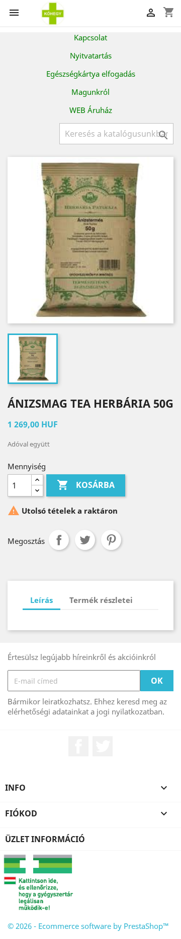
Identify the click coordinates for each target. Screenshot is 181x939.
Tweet (85, 540)
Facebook (78, 746)
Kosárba (86, 485)
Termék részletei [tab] (101, 600)
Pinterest (111, 540)
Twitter (103, 746)
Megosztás (59, 540)
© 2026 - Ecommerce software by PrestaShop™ (88, 926)
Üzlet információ (45, 839)
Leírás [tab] (41, 600)
